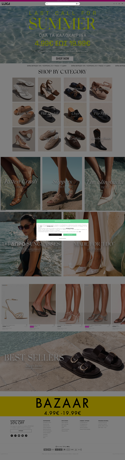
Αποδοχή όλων (69, 234)
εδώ (80, 231)
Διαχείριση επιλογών (62, 238)
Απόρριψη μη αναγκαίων (55, 234)
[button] (78, 3)
